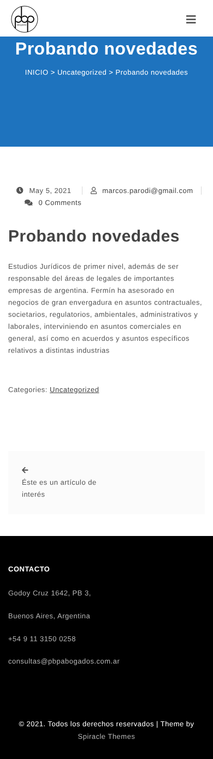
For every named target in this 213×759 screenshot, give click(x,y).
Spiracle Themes (106, 736)
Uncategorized (74, 389)
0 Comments (60, 202)
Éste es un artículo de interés (59, 488)
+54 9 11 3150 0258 (42, 639)
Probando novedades (94, 236)
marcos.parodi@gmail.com (147, 190)
